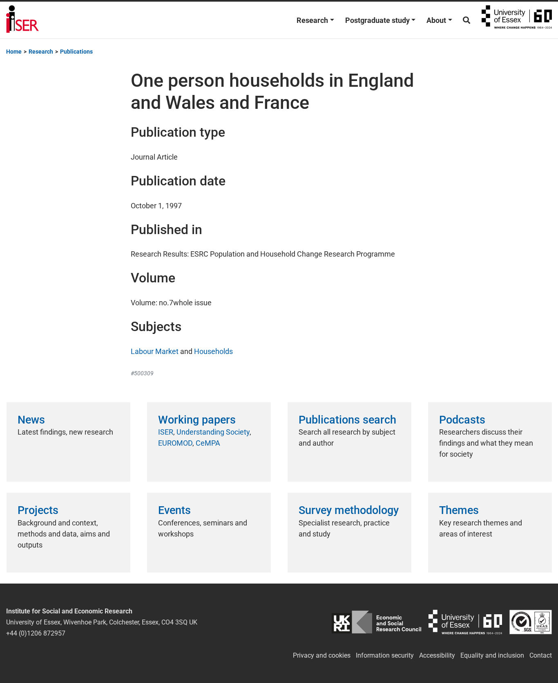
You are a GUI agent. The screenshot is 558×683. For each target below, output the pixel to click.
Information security (385, 655)
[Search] (466, 20)
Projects (38, 510)
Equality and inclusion (492, 655)
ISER (165, 432)
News (31, 419)
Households (213, 351)
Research (312, 20)
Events (174, 510)
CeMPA (208, 443)
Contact (540, 655)
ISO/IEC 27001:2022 (530, 622)
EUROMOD (175, 443)
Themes (459, 510)
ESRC (376, 622)
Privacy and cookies (321, 655)
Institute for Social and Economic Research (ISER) (22, 20)
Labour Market (155, 351)
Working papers (197, 419)
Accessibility (437, 655)
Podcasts (462, 419)
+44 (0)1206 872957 (35, 633)
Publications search (347, 419)
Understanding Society (213, 432)
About (436, 20)
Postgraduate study (377, 20)
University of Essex (517, 20)
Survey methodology (349, 510)
